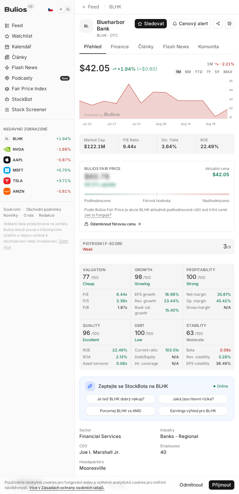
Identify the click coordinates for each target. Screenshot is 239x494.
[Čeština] (50, 9)
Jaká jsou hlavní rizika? (193, 399)
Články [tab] (146, 46)
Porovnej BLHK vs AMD (120, 410)
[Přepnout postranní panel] (74, 247)
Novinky (10, 215)
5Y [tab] (217, 71)
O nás (29, 215)
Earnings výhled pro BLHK (193, 410)
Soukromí (12, 209)
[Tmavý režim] (64, 9)
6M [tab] (188, 71)
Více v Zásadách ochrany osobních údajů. (67, 487)
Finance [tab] (120, 46)
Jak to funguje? (97, 215)
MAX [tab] (227, 71)
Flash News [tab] (176, 46)
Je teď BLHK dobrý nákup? (120, 399)
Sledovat (154, 23)
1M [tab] (178, 71)
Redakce (46, 215)
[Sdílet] (218, 23)
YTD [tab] (199, 71)
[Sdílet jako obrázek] (229, 23)
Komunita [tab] (208, 46)
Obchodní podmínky (43, 209)
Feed (93, 7)
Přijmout (221, 485)
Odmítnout (191, 485)
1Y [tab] (209, 71)
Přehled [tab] (92, 46)
